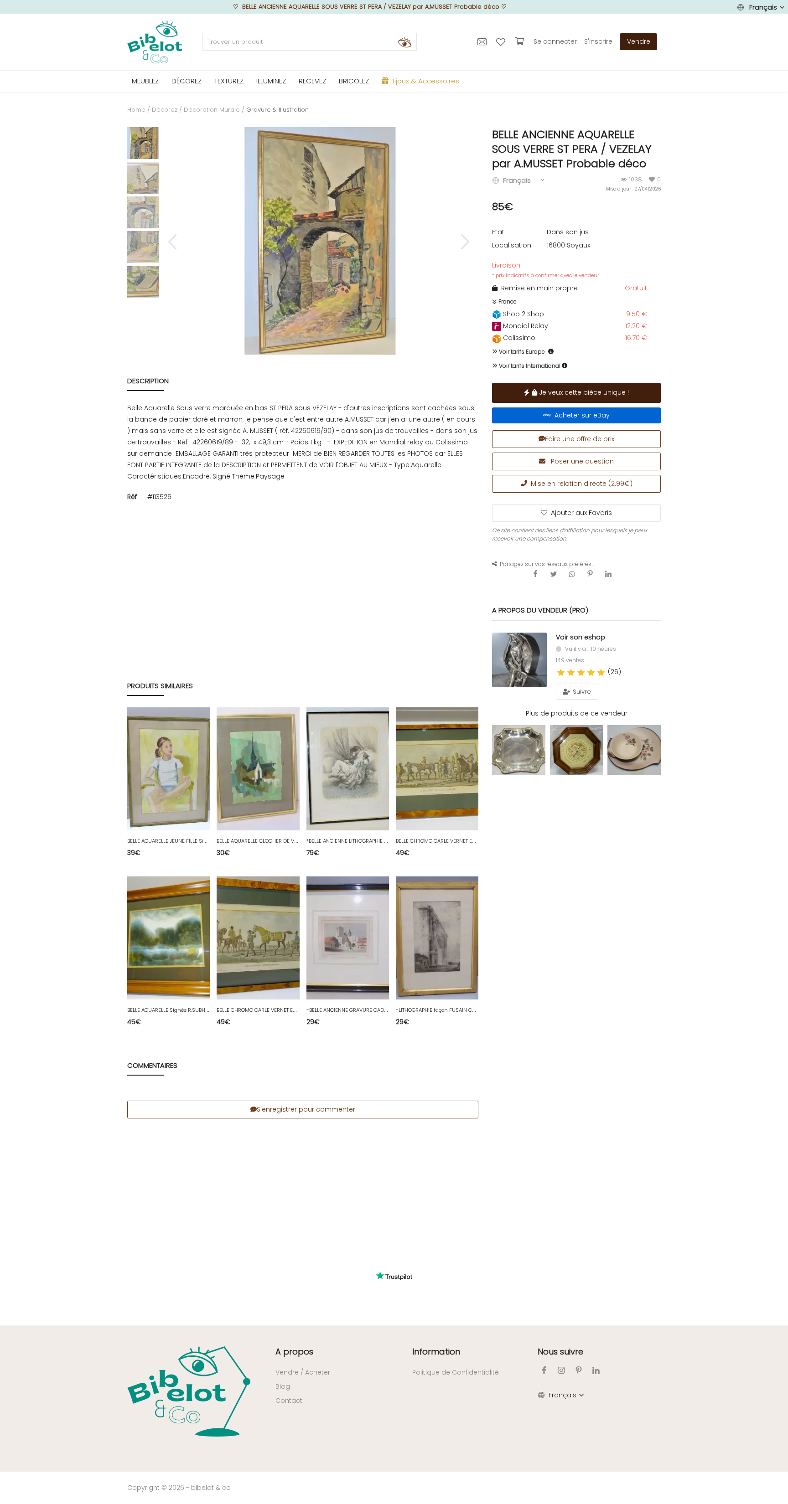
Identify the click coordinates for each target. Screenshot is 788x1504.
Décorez (164, 109)
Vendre (638, 41)
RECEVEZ (312, 81)
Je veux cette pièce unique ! (583, 392)
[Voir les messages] (483, 41)
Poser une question (581, 461)
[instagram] (561, 1370)
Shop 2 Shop (522, 314)
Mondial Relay (524, 325)
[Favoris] (502, 41)
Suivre (581, 691)
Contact (288, 1400)
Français (763, 7)
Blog (282, 1386)
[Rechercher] (404, 42)
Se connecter (555, 41)
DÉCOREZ (186, 81)
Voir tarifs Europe (521, 351)
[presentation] (173, 241)
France (507, 301)
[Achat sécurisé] (520, 41)
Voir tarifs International (529, 366)
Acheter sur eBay (580, 415)
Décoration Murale (212, 109)
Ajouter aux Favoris (581, 512)
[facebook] (544, 1370)
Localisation (511, 245)
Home (136, 109)
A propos (294, 1351)
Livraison (545, 270)
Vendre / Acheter (302, 1372)
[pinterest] (578, 1370)
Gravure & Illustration (277, 109)
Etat (498, 232)
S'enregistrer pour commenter (306, 1109)
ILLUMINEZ (271, 81)
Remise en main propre (538, 288)
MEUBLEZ (145, 81)
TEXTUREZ (229, 81)
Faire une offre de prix (579, 438)
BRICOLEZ (354, 81)
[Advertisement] (302, 575)
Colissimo (518, 337)
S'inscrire (598, 41)
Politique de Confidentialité (455, 1372)
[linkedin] (596, 1370)
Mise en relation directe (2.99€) (579, 483)
